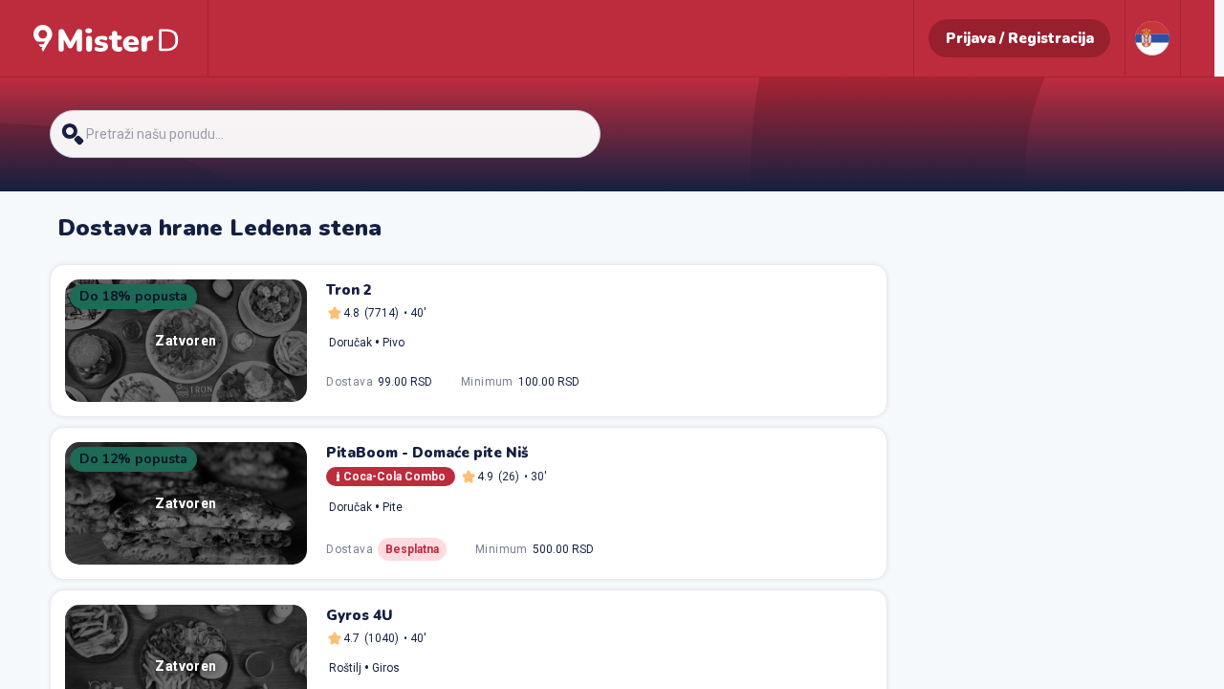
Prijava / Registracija (1020, 38)
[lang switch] (1152, 38)
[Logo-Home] (106, 38)
